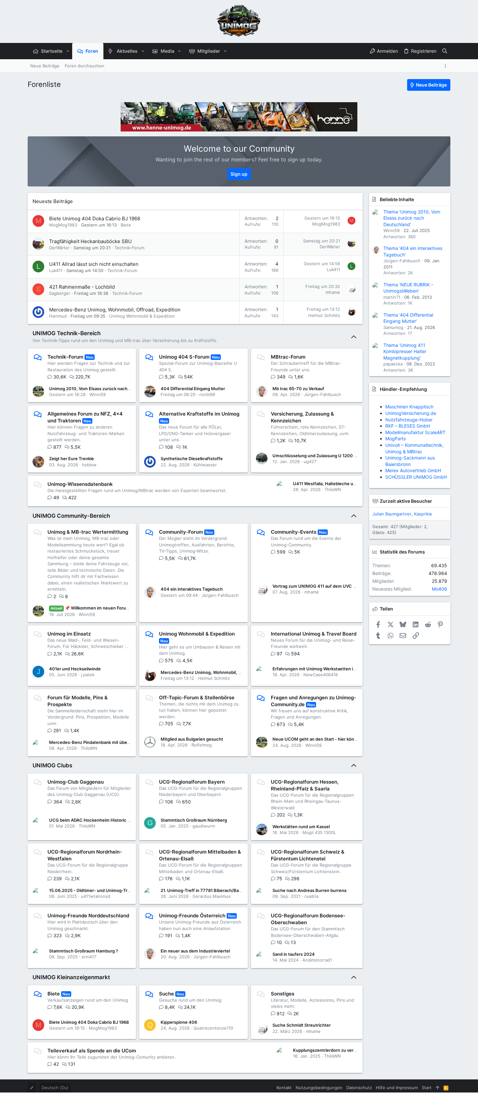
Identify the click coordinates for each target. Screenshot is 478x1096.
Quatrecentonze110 (213, 1028)
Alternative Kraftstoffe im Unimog (199, 414)
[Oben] (437, 1087)
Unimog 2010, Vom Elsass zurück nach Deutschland (101, 388)
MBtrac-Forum (288, 357)
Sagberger (59, 293)
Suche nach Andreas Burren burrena (309, 890)
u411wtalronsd (95, 896)
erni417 (89, 956)
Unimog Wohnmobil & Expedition (142, 316)
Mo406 (439, 589)
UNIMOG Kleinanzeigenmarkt (71, 977)
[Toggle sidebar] (446, 66)
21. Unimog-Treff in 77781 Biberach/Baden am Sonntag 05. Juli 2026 (230, 890)
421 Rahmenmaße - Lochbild (82, 287)
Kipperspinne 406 (179, 1022)
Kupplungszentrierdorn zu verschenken (333, 1050)
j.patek (88, 674)
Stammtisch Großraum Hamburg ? (83, 950)
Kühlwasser (205, 464)
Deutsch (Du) (55, 1087)
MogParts (395, 438)
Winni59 (97, 394)
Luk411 (55, 270)
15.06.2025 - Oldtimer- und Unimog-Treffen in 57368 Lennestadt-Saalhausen (127, 890)
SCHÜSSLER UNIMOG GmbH (416, 477)
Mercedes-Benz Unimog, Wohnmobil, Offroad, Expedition (114, 310)
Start (427, 1087)
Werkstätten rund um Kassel (301, 826)
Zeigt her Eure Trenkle (71, 458)
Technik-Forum (129, 247)
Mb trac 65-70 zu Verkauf (298, 388)
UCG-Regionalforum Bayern (192, 782)
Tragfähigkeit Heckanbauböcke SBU (90, 241)
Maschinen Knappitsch (409, 406)
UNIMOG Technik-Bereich (66, 333)
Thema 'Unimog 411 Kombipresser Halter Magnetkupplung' (404, 351)
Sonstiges (282, 994)
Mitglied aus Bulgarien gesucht (192, 739)
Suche (166, 994)
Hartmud (58, 316)
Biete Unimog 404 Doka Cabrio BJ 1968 (94, 218)
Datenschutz (359, 1087)
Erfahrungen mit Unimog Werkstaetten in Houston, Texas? (331, 668)
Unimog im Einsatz (69, 634)
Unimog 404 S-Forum (184, 357)
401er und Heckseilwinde (75, 668)
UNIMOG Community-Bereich (71, 516)
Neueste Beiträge (53, 201)
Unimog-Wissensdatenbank (80, 484)
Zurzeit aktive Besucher (406, 501)
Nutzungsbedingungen (319, 1087)
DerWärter (59, 247)
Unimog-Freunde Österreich (192, 915)
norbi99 (207, 394)
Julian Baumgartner (391, 513)
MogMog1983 (63, 224)
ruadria (311, 896)
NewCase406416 (320, 674)
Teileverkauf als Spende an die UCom (91, 1051)
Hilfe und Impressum (397, 1087)
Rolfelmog (202, 744)
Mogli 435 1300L (319, 832)
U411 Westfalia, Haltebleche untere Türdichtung (341, 483)
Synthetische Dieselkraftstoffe (192, 458)
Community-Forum (181, 532)
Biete (126, 224)
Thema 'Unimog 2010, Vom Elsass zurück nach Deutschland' (411, 218)
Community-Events (293, 532)
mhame (332, 292)
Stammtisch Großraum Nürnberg (194, 820)
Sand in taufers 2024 (293, 954)
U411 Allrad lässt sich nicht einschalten (94, 264)
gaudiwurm (204, 826)
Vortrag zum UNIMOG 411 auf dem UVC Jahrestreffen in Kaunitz (337, 586)
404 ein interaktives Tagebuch (192, 589)
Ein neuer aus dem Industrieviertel (195, 950)
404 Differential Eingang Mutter (193, 388)
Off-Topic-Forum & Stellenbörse (196, 697)
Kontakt (284, 1087)
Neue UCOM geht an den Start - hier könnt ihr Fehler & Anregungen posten (348, 739)
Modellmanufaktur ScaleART (415, 432)
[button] (67, 51)
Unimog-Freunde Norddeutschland (88, 915)
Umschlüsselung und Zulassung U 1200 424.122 (321, 455)
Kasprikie (423, 513)
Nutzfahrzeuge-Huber (408, 419)
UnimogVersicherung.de (410, 413)
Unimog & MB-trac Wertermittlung (87, 532)
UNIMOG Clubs (52, 765)
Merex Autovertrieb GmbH (413, 470)
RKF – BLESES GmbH (407, 426)
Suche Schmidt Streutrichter (301, 1025)
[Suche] (444, 51)
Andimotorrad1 (317, 960)
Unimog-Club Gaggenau (75, 782)
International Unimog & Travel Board (313, 634)
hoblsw (89, 464)
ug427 (310, 461)
